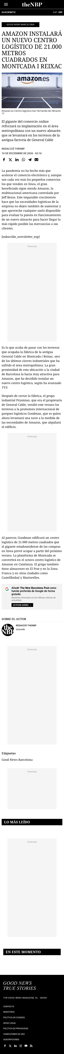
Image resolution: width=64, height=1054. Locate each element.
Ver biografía (20, 629)
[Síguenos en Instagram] (20, 1045)
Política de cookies (14, 1017)
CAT (55, 12)
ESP (60, 12)
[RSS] (31, 1045)
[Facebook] (4, 159)
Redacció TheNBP (13, 148)
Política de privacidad (15, 1028)
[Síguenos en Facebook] (5, 1045)
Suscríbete (8, 12)
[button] (6, 4)
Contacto (8, 1006)
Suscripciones (11, 1039)
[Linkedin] (17, 159)
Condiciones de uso (14, 1034)
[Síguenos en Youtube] (26, 1045)
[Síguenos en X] (10, 1045)
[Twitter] (10, 159)
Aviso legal (9, 1023)
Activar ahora (21, 605)
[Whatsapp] (23, 159)
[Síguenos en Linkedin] (15, 1045)
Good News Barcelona (20, 24)
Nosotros (8, 1012)
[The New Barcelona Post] (19, 986)
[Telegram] (30, 159)
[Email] (36, 159)
